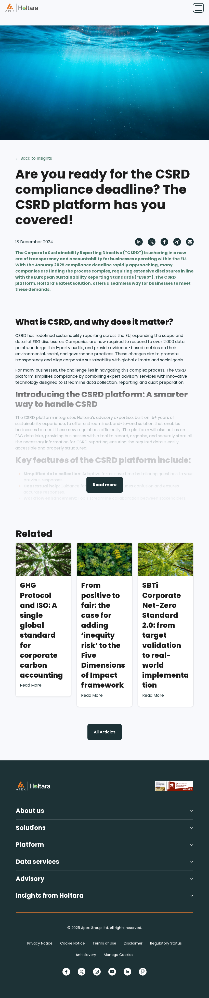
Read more (104, 485)
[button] (104, 812)
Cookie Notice (72, 943)
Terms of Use (104, 943)
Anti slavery (86, 954)
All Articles (104, 732)
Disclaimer (133, 943)
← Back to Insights (33, 158)
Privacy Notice (40, 943)
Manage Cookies (118, 954)
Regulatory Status (166, 943)
